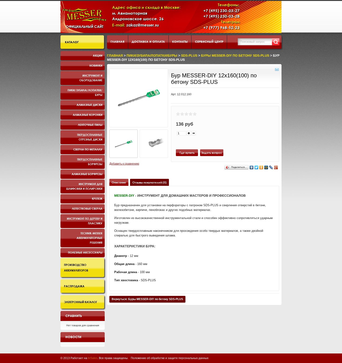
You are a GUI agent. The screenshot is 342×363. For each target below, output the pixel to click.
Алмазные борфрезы (87, 174)
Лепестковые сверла (87, 208)
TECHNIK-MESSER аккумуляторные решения (89, 237)
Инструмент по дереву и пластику (84, 221)
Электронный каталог (80, 302)
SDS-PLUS (189, 55)
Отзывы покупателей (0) (149, 182)
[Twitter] (256, 167)
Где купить (187, 152)
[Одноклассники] (261, 167)
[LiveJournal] (271, 167)
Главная (117, 41)
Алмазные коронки (87, 115)
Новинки (95, 65)
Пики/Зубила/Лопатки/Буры (84, 92)
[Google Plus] (276, 167)
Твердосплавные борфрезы (89, 161)
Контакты (180, 41)
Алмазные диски (89, 105)
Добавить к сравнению (124, 163)
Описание (119, 182)
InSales (92, 358)
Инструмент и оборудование (90, 78)
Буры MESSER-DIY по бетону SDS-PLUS (235, 55)
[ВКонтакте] (251, 167)
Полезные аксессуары (85, 252)
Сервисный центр (209, 41)
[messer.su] (84, 15)
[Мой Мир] (266, 167)
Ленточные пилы (90, 125)
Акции (97, 55)
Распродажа (74, 286)
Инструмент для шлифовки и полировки (84, 186)
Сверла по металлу (87, 149)
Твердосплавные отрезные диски (89, 137)
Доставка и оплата (148, 41)
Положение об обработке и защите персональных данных (169, 358)
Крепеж (97, 198)
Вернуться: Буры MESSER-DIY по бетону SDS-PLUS (147, 299)
